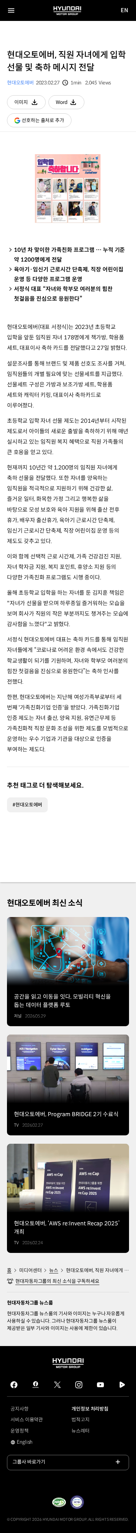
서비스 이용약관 (26, 1419)
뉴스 (53, 1270)
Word (70, 104)
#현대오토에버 (27, 805)
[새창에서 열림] (59, 1502)
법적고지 (80, 1419)
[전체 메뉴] (11, 10)
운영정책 (19, 1431)
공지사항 (19, 1409)
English (29, 1442)
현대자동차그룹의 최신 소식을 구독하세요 (57, 1281)
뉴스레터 (80, 1431)
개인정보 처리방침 (89, 1409)
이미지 (30, 104)
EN (124, 11)
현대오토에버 (20, 83)
